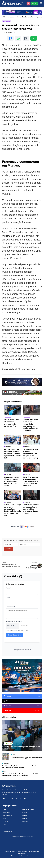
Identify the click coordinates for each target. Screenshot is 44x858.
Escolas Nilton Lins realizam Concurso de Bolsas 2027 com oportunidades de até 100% (12, 454)
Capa (4, 809)
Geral (4, 824)
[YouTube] (20, 798)
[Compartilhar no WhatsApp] (18, 38)
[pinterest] (16, 798)
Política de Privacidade (26, 856)
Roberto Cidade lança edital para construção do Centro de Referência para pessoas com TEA (12, 510)
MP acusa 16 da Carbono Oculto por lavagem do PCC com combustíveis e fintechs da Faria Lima (21, 774)
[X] (8, 798)
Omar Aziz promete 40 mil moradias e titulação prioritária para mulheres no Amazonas (30, 481)
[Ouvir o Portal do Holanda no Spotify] (33, 38)
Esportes (25, 821)
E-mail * (8, 597)
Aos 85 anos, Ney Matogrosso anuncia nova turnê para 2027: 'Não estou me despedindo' (20, 766)
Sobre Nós (14, 856)
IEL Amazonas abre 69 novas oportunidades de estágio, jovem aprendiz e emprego (31, 454)
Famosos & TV (7, 815)
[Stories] (28, 3)
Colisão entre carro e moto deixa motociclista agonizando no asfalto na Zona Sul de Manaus (31, 425)
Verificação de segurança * (14, 621)
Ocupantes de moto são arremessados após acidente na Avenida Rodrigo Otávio (11, 481)
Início (3, 17)
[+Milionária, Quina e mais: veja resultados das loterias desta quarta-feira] (5, 756)
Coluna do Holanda (28, 809)
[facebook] (4, 798)
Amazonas (11, 17)
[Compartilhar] (26, 38)
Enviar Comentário (14, 635)
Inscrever (8, 548)
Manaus (24, 815)
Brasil (4, 818)
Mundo (24, 818)
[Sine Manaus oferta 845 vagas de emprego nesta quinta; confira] (12, 410)
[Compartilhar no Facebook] (10, 38)
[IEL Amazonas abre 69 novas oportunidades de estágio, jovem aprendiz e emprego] (31, 440)
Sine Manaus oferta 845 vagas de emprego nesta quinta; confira (11, 423)
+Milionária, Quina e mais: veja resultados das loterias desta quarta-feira (26, 758)
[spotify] (25, 798)
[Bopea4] (13, 3)
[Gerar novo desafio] (16, 626)
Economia (6, 821)
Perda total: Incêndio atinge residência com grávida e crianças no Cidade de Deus (31, 509)
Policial (24, 812)
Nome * (8, 588)
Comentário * (10, 607)
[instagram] (12, 798)
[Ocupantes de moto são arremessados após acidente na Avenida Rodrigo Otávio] (12, 467)
